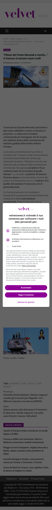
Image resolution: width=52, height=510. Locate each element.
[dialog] (26, 255)
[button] (26, 246)
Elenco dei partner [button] (29, 266)
